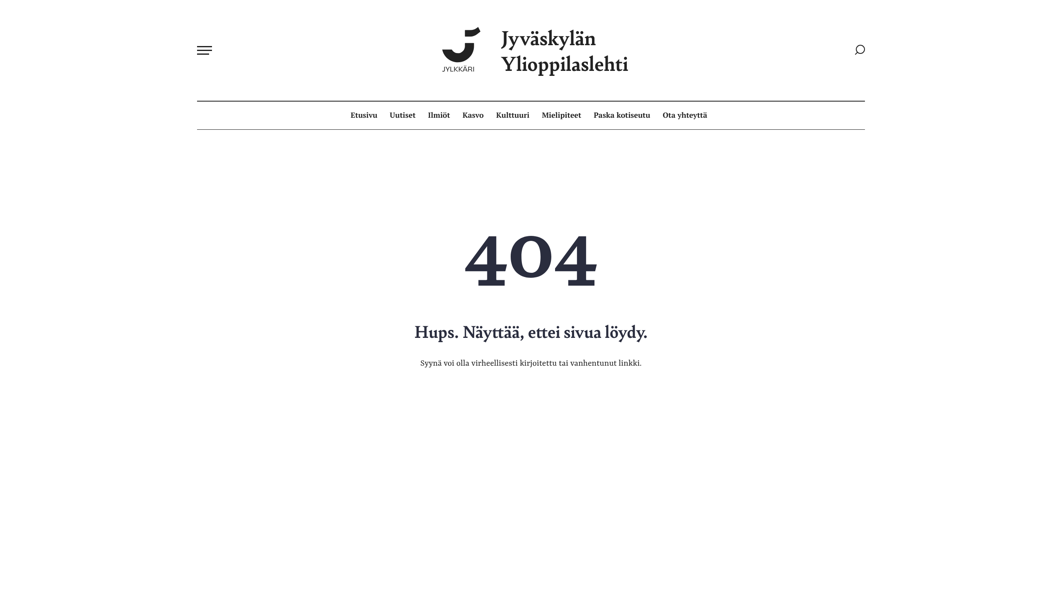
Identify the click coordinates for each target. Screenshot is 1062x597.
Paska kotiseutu (622, 115)
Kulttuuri (512, 115)
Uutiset (403, 115)
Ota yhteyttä (685, 115)
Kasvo (473, 115)
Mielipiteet (561, 115)
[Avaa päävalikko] (204, 50)
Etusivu (364, 115)
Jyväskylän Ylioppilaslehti (564, 50)
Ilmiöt (439, 115)
